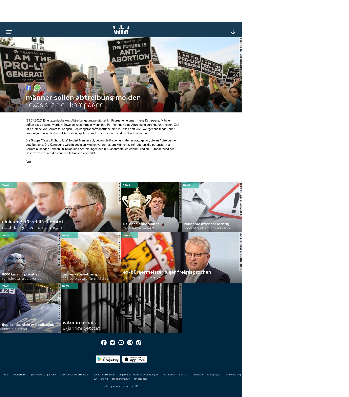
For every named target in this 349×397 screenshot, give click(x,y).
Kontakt (184, 374)
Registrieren (20, 374)
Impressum (169, 374)
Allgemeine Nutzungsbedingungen (138, 374)
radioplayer (214, 374)
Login (6, 374)
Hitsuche (198, 374)
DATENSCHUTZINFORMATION (74, 374)
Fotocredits (140, 378)
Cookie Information (104, 374)
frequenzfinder (121, 378)
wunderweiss (120, 386)
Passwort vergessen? (43, 374)
